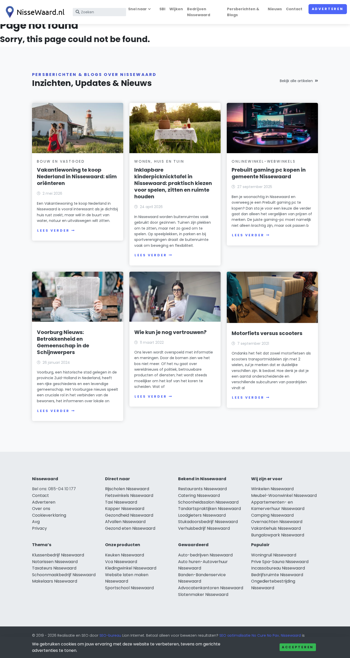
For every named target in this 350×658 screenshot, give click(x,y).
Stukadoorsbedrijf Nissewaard (208, 522)
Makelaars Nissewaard (54, 581)
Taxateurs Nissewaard (54, 568)
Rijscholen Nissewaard (127, 489)
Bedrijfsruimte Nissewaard (277, 575)
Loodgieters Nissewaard (202, 515)
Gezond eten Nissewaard (130, 528)
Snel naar (137, 9)
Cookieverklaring (49, 515)
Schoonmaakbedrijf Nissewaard (64, 575)
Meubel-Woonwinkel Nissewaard (284, 495)
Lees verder (53, 230)
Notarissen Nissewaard (55, 562)
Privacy (39, 528)
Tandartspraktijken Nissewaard (209, 509)
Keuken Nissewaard (124, 555)
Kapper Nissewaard (124, 509)
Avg (36, 522)
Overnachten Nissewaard (276, 522)
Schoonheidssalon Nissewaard (208, 502)
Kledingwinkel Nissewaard (130, 568)
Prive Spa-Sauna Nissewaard (279, 562)
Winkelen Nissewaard (272, 489)
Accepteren (298, 647)
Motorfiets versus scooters (267, 333)
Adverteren (328, 9)
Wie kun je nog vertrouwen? (170, 332)
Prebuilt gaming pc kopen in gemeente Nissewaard (269, 173)
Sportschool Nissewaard (129, 588)
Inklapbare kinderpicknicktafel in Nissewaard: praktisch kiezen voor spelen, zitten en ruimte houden (173, 183)
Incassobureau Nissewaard (278, 568)
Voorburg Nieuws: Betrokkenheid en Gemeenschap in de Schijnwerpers (63, 342)
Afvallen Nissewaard (125, 522)
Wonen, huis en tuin (159, 161)
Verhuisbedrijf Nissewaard (204, 528)
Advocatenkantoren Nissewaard (210, 588)
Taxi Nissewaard (121, 502)
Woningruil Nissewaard (273, 555)
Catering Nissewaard (199, 495)
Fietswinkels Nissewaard (129, 495)
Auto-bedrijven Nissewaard (205, 555)
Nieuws (275, 9)
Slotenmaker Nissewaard (203, 594)
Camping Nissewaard (272, 515)
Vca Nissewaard (121, 562)
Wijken (176, 9)
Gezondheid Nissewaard (129, 515)
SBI (162, 9)
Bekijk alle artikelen (296, 80)
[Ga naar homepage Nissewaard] (34, 12)
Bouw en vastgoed (61, 161)
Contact (294, 9)
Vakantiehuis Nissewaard (276, 528)
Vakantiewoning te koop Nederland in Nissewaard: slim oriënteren (77, 176)
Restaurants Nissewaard (202, 489)
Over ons (41, 509)
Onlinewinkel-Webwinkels (263, 161)
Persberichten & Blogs (243, 11)
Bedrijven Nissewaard (198, 11)
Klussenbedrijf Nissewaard (58, 555)
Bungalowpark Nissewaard (277, 535)
